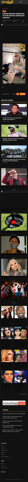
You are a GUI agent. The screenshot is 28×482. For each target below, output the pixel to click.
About (2, 463)
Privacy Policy (4, 467)
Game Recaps (4, 450)
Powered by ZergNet (23, 394)
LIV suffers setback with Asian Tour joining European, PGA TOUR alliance (14, 160)
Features (3, 452)
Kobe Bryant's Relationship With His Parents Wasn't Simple (7, 322)
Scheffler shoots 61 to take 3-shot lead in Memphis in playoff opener (14, 139)
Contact (3, 465)
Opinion (2, 454)
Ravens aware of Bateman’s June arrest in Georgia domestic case (12, 426)
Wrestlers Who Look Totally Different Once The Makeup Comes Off (6, 344)
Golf (7, 8)
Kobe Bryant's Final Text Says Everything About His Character (20, 322)
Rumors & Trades (5, 456)
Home (4, 8)
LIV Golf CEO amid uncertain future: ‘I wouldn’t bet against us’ (12, 118)
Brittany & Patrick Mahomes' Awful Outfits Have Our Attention (20, 366)
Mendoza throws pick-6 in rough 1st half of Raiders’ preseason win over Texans (13, 430)
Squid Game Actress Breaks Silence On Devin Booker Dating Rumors (20, 344)
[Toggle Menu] (20, 2)
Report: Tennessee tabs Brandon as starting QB (14, 413)
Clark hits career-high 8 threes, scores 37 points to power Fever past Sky (12, 417)
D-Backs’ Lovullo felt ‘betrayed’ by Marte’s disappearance (12, 421)
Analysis (3, 448)
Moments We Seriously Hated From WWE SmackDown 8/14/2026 (20, 388)
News (2, 445)
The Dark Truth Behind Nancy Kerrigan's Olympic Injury (7, 387)
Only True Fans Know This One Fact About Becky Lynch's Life (7, 366)
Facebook (22, 93)
